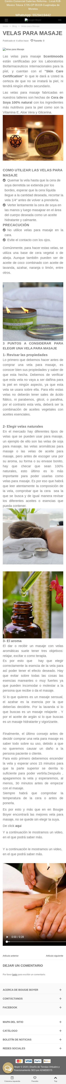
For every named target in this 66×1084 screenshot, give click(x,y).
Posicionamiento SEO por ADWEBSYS (33, 1070)
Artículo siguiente (54, 956)
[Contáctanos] (8, 1067)
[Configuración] (59, 20)
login (14, 974)
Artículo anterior (11, 956)
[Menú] (6, 20)
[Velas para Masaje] (13, 49)
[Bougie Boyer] (33, 20)
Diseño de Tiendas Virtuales (44, 1067)
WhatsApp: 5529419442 (33, 15)
